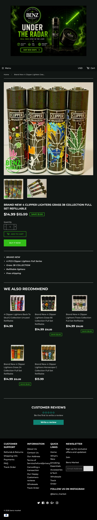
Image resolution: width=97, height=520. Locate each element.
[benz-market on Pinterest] (47, 503)
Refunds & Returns (13, 452)
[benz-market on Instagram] (57, 503)
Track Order (10, 467)
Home (6, 74)
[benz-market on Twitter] (38, 503)
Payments (9, 459)
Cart (92, 68)
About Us (32, 449)
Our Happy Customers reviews (32, 477)
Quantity (8, 222)
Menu (8, 68)
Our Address (33, 456)
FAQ (6, 463)
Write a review (48, 422)
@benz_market (58, 494)
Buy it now (15, 243)
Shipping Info (11, 456)
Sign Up (88, 469)
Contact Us (33, 452)
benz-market (15, 510)
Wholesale (32, 484)
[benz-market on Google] (52, 503)
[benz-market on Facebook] (43, 503)
